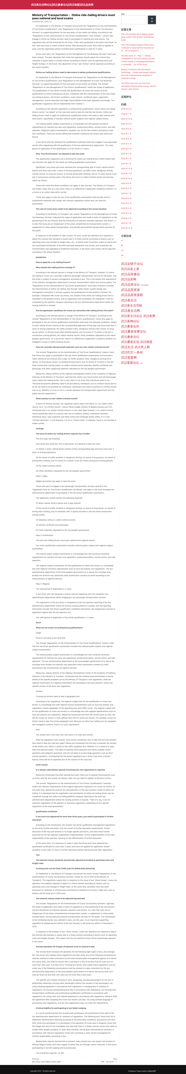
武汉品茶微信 (130, 274)
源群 (141, 363)
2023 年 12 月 (126, 228)
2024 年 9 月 (126, 183)
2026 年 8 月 (126, 109)
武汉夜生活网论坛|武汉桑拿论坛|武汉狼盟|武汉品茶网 (62, 4)
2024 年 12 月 (126, 168)
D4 (122, 255)
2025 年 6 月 (126, 139)
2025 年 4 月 (126, 149)
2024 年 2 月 (126, 218)
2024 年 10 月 (126, 178)
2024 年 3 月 (126, 213)
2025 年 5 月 (126, 144)
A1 (51, 21)
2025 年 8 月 (126, 129)
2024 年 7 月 (126, 193)
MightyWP (152, 1071)
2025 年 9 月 (126, 124)
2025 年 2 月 (126, 158)
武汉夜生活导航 (131, 305)
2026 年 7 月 (126, 114)
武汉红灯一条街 (132, 352)
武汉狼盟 (146, 342)
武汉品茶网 (128, 279)
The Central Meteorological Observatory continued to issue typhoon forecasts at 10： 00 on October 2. (137, 48)
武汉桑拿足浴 (130, 342)
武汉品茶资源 (130, 290)
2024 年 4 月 (126, 208)
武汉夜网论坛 (130, 321)
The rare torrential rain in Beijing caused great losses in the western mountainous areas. (137, 37)
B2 (122, 245)
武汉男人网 (142, 347)
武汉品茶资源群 (132, 295)
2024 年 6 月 (126, 198)
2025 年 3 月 (126, 154)
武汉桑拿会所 (130, 326)
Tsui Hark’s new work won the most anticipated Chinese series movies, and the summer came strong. (138, 86)
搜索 (123, 14)
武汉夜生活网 (130, 310)
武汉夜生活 (129, 300)
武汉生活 (127, 347)
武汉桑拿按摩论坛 (133, 331)
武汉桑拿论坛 (130, 337)
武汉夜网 (149, 316)
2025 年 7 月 (126, 134)
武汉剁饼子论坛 (132, 264)
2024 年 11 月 (126, 173)
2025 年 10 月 (126, 119)
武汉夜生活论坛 (131, 316)
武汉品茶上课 (130, 269)
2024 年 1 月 (126, 223)
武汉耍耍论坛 (130, 362)
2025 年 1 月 (126, 164)
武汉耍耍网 (129, 357)
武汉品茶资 (144, 285)
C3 (122, 250)
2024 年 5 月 (126, 203)
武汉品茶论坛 (130, 284)
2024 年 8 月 (126, 188)
